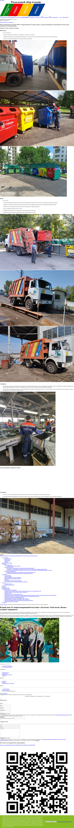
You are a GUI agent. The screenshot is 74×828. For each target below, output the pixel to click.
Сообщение (2, 710)
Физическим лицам (8, 565)
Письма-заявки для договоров (8, 683)
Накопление (2, 28)
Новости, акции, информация (10, 590)
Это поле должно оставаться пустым (7, 718)
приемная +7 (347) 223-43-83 (34, 17)
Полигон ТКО (7, 560)
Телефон (2, 707)
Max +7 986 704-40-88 (64, 17)
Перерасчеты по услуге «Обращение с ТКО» (13, 594)
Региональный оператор (7, 562)
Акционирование (8, 576)
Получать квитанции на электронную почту (29, 555)
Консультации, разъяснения (10, 571)
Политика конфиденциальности (64, 821)
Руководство (7, 559)
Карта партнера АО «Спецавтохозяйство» (13, 578)
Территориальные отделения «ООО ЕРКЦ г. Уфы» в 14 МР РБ (17, 599)
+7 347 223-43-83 (5, 688)
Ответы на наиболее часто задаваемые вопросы (14, 597)
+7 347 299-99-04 (46, 696)
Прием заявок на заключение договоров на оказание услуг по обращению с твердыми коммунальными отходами (29, 570)
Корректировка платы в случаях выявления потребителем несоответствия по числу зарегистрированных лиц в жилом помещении (30, 595)
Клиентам (4, 563)
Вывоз (7, 28)
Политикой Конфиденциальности (62, 714)
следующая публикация (7, 667)
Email (1, 705)
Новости (6, 561)
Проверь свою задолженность (7, 22)
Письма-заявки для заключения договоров (13, 580)
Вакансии (4, 586)
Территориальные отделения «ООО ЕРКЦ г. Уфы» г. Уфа (16, 598)
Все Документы (8, 575)
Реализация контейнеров (9, 584)
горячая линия (21, 17)
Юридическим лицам (9, 567)
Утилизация (16, 28)
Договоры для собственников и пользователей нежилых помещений (20, 568)
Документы (4, 574)
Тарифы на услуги (8, 583)
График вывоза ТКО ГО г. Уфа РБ (13, 566)
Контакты (4, 602)
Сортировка (11, 28)
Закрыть (1, 554)
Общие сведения (8, 558)
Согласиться (48, 821)
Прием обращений (16, 555)
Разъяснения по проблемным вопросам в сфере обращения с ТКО (20, 573)
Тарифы (3, 682)
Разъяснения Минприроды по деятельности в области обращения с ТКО (21, 572)
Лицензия (6, 579)
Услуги (3, 582)
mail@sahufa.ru (45, 17)
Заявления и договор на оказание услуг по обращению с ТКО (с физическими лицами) (22, 596)
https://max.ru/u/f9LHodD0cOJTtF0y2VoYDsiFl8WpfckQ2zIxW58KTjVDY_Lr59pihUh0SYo (17, 745)
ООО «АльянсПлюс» (39, 696)
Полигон (4, 675)
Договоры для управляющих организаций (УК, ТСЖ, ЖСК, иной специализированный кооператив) (27, 569)
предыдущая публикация (7, 665)
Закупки (4, 585)
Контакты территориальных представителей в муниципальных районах (19, 600)
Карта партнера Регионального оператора (13, 577)
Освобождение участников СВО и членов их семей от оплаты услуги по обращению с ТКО (23, 591)
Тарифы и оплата (8, 593)
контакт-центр (7, 17)
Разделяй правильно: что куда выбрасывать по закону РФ (16, 592)
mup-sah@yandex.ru (53, 17)
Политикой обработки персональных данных (51, 739)
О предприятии (5, 557)
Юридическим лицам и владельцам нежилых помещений (16, 581)
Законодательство (5, 587)
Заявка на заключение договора (6, 555)
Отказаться (54, 821)
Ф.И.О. (1, 703)
